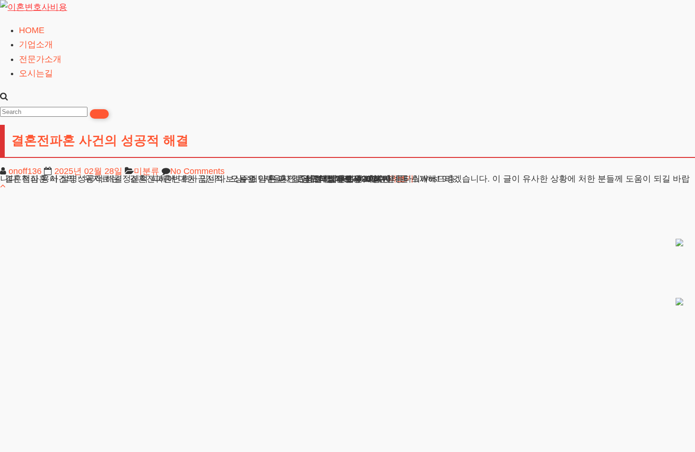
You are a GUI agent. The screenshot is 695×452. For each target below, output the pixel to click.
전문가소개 (40, 59)
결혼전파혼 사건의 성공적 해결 (100, 140)
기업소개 (36, 44)
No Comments (197, 171)
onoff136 (25, 171)
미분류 (146, 171)
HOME (31, 30)
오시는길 (36, 73)
